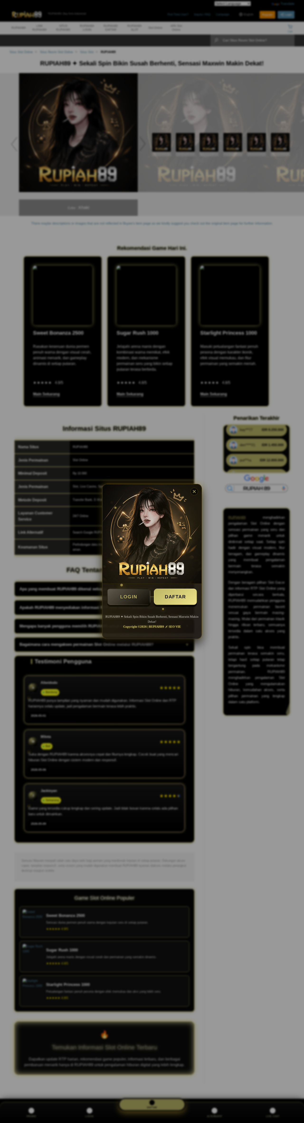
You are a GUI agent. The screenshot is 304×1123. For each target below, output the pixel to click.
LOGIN (128, 596)
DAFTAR (175, 596)
